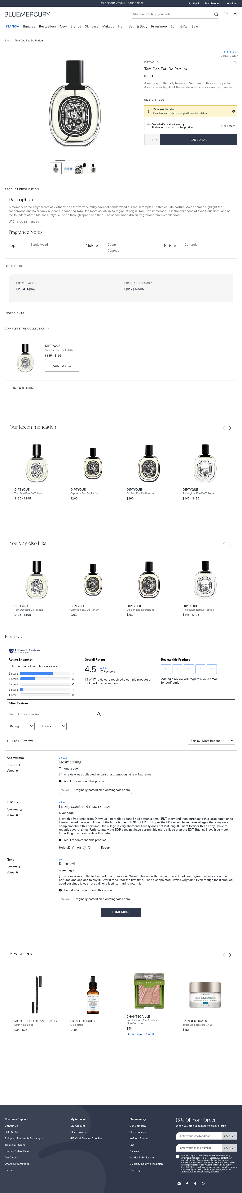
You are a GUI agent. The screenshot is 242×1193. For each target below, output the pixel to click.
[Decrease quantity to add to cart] (146, 139)
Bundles (29, 26)
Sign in (196, 3)
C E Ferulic (76, 1024)
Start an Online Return (18, 1151)
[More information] (236, 56)
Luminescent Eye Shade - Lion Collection (142, 1022)
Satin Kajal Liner (23, 1024)
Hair (121, 26)
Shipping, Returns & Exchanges (24, 1138)
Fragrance (159, 26)
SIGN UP (229, 1135)
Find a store (228, 126)
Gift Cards (11, 1157)
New (63, 26)
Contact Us (11, 1125)
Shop (8, 40)
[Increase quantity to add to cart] (158, 139)
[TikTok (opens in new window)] (195, 1182)
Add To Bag (62, 365)
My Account (77, 1125)
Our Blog (135, 1170)
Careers (134, 1151)
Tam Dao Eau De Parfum (29, 40)
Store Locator (138, 1132)
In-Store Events (139, 1138)
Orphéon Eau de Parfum (84, 493)
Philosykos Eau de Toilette (198, 493)
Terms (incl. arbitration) (191, 1171)
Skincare (91, 26)
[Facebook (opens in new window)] (187, 1182)
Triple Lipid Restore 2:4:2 (197, 1024)
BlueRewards (213, 3)
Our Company (138, 1125)
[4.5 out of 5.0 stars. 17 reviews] (230, 52)
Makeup (108, 26)
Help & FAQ (12, 1132)
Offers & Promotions (17, 1163)
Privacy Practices (212, 1165)
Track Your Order (15, 1145)
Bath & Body (138, 26)
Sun (174, 26)
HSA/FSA (12, 26)
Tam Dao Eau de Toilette (59, 350)
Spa (132, 1145)
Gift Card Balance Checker (86, 1138)
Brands (75, 26)
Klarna (8, 1170)
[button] (234, 14)
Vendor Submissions (142, 1157)
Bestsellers (47, 26)
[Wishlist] (225, 14)
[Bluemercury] (27, 14)
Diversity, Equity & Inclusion (146, 1163)
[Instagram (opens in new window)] (179, 1182)
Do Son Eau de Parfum (140, 493)
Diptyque (151, 62)
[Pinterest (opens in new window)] (203, 1182)
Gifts (184, 26)
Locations (231, 3)
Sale (194, 26)
